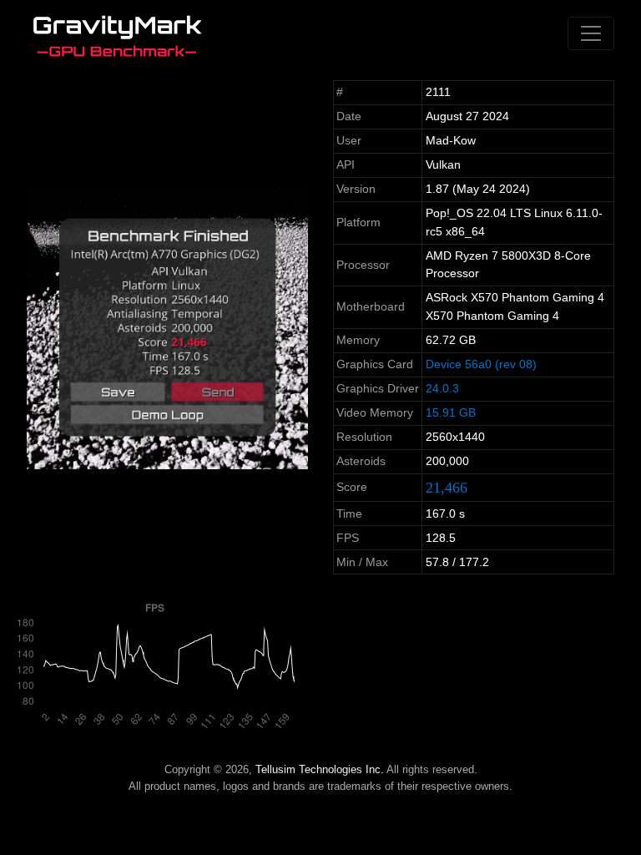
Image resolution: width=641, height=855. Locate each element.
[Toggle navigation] (591, 33)
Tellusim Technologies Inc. (319, 769)
